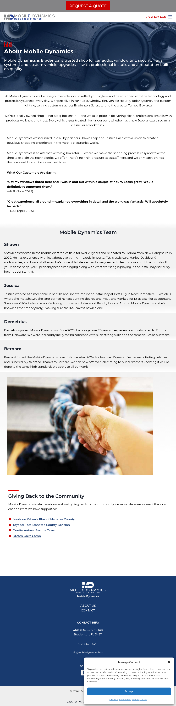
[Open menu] (170, 17)
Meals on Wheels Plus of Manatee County (44, 519)
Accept (129, 691)
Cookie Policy (77, 702)
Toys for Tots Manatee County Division (41, 525)
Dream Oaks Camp (27, 536)
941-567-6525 (88, 644)
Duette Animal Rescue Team (34, 530)
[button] (169, 662)
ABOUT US (88, 605)
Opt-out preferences (120, 699)
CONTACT (88, 610)
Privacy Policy (139, 699)
